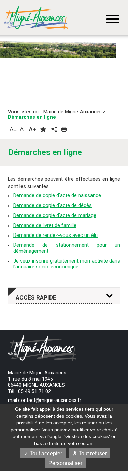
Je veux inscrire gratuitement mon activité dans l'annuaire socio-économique (66, 264)
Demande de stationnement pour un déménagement (66, 248)
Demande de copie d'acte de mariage (54, 215)
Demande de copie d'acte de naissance (57, 195)
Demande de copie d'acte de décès (52, 205)
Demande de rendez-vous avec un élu (55, 235)
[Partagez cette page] (53, 130)
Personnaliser (65, 463)
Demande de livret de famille (44, 225)
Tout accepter (45, 453)
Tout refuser (92, 453)
